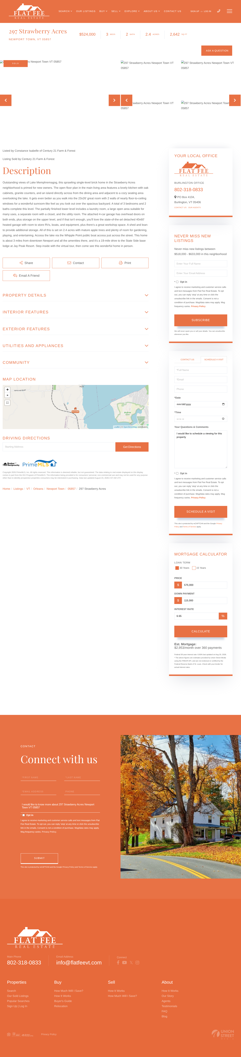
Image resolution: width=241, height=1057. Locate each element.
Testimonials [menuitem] (169, 1006)
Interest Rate (184, 609)
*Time (177, 412)
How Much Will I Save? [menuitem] (68, 990)
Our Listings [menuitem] (86, 11)
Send (39, 858)
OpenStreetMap (130, 427)
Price (178, 578)
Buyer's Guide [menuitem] (63, 1001)
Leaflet (117, 427)
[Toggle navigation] (229, 11)
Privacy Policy (198, 306)
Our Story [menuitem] (168, 996)
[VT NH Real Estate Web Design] (223, 1034)
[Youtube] (124, 962)
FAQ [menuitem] (164, 1011)
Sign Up (195, 11)
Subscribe (201, 320)
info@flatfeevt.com (79, 962)
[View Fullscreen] (7, 402)
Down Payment (184, 593)
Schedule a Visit (214, 359)
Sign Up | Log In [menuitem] (17, 1006)
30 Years (184, 567)
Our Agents (194, 208)
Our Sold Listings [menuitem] (18, 996)
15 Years (201, 567)
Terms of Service (189, 527)
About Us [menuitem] (150, 11)
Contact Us (180, 208)
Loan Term (182, 562)
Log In (207, 11)
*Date (177, 397)
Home (6, 488)
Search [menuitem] (64, 11)
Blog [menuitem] (164, 1016)
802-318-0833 (188, 189)
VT (28, 488)
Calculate (201, 631)
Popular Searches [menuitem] (18, 1001)
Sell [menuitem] (114, 11)
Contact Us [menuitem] (172, 11)
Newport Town (55, 488)
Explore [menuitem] (131, 11)
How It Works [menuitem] (62, 996)
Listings (18, 488)
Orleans (38, 488)
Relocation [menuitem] (61, 1006)
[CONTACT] (216, 50)
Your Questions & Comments (191, 427)
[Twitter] (131, 962)
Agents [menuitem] (166, 1001)
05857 (72, 488)
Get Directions (132, 446)
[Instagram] (137, 962)
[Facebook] (118, 962)
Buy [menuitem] (102, 11)
